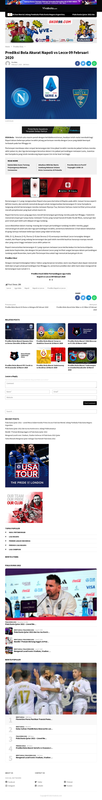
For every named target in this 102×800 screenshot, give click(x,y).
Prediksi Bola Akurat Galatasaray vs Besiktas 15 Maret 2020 (50, 366)
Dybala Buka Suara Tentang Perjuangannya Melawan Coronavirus (18, 167)
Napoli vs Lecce (38, 288)
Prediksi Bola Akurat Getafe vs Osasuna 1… (34, 748)
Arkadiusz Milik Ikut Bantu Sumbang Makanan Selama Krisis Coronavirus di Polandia (50, 167)
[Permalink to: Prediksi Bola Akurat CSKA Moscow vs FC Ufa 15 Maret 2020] (82, 331)
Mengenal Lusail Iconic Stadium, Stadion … (32, 651)
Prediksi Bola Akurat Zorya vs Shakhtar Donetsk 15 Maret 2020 (50, 342)
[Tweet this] (83, 63)
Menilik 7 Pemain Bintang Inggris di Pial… (31, 642)
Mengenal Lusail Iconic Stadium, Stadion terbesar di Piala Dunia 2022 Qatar (32, 435)
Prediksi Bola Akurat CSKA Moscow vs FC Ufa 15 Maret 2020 (82, 342)
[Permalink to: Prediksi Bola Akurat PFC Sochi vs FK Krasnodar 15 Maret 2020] (19, 355)
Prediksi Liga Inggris (17, 545)
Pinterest (70, 782)
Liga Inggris (14, 537)
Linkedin (40, 786)
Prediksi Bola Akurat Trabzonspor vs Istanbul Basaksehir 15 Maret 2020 (82, 367)
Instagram (11, 786)
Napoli (27, 288)
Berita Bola (18, 630)
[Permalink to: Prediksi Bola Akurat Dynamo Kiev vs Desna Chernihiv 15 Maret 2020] (19, 331)
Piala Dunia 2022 (10, 622)
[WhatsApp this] (94, 63)
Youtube (69, 786)
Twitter (39, 782)
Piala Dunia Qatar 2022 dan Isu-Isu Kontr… (32, 632)
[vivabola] (51, 8)
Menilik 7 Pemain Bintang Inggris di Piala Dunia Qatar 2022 (26, 432)
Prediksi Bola (21, 746)
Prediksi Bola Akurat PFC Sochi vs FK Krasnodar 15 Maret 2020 (19, 366)
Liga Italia (17, 288)
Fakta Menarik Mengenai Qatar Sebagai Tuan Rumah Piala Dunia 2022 (30, 438)
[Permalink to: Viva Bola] (7, 63)
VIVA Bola (9, 137)
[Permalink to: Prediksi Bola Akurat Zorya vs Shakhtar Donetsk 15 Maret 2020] (51, 331)
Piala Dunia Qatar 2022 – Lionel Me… (20, 624)
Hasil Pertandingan (17, 532)
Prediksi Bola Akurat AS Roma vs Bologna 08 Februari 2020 (26, 305)
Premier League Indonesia (19, 541)
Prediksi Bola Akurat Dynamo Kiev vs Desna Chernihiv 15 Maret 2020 (19, 342)
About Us (9, 773)
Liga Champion (15, 549)
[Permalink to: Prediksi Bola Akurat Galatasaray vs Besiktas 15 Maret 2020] (51, 355)
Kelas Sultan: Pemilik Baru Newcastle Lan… (34, 729)
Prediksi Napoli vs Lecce (57, 288)
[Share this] (77, 63)
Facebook (11, 782)
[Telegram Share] (88, 63)
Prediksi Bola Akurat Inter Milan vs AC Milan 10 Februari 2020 (77, 307)
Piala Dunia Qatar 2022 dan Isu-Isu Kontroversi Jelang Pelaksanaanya (30, 428)
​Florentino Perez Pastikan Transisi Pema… (34, 719)
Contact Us (40, 773)
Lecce (9, 288)
